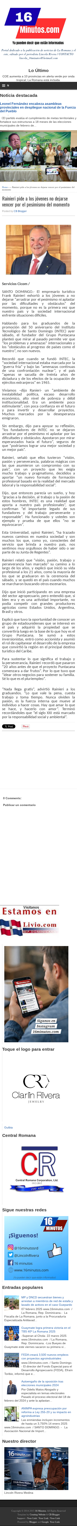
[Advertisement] (34, 759)
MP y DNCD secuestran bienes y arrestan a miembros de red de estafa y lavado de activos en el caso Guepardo (47, 1301)
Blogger (33, 1522)
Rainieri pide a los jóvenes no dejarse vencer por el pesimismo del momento (36, 201)
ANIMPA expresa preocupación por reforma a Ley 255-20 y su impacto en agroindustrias (46, 1412)
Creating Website (38, 1514)
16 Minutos (40, 1511)
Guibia (8, 1127)
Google (45, 1522)
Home (5, 187)
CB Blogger (20, 211)
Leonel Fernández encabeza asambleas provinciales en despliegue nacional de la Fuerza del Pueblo (38, 107)
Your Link (32, 1518)
